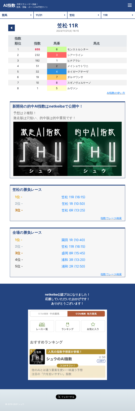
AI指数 (9, 5)
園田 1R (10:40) (73, 240)
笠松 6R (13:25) (73, 210)
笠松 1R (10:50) (73, 204)
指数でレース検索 (111, 218)
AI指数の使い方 (116, 93)
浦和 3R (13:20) (73, 260)
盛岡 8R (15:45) (73, 253)
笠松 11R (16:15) (73, 197)
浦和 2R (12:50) (73, 266)
